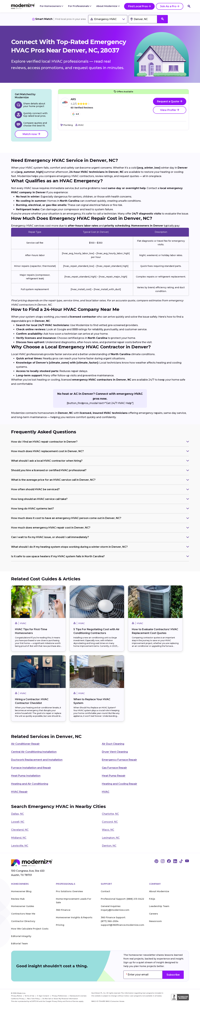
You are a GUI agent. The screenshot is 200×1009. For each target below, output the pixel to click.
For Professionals (79, 6)
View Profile (168, 110)
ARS (73, 99)
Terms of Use (30, 996)
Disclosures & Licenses (78, 996)
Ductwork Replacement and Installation (36, 759)
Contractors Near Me (23, 913)
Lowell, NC (17, 821)
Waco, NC (108, 829)
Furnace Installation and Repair (31, 767)
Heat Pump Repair (113, 775)
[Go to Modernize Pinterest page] (156, 861)
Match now (30, 134)
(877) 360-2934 (109, 921)
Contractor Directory (23, 921)
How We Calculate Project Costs (29, 928)
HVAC (105, 791)
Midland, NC (18, 837)
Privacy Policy (57, 1001)
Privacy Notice (16, 996)
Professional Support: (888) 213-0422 (122, 898)
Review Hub (18, 898)
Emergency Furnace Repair (119, 759)
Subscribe (173, 974)
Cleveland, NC (20, 829)
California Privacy (18, 999)
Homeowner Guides (22, 906)
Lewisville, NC (19, 845)
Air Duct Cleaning (113, 743)
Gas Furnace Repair (114, 767)
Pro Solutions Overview (69, 891)
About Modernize (107, 6)
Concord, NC (110, 821)
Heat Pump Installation (25, 775)
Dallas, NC (17, 813)
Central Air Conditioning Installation (34, 751)
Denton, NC (109, 845)
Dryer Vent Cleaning (115, 751)
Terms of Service (72, 1001)
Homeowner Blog (21, 891)
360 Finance (63, 910)
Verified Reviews (82, 107)
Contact (105, 891)
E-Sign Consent (43, 996)
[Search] (189, 6)
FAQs (152, 898)
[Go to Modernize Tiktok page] (181, 861)
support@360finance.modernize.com (122, 925)
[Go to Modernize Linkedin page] (175, 861)
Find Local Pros (138, 6)
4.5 (77, 114)
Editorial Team (19, 943)
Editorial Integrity (21, 936)
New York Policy (33, 999)
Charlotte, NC (110, 813)
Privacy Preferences (59, 996)
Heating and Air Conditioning (29, 783)
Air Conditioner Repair (25, 743)
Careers (153, 913)
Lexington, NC (111, 837)
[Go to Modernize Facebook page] (169, 861)
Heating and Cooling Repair (119, 783)
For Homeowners (50, 6)
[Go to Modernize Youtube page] (187, 861)
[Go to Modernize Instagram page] (163, 861)
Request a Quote (168, 101)
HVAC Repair (19, 791)
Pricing (60, 925)
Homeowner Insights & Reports (74, 917)
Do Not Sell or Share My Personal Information (60, 999)
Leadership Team (159, 906)
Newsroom (155, 921)
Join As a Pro (168, 6)
